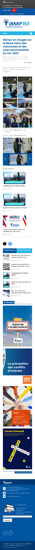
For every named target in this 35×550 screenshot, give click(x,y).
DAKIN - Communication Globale (14, 546)
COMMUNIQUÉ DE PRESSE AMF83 (14, 186)
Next (26, 147)
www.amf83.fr (17, 130)
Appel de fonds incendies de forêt (15, 208)
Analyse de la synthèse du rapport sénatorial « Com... (20, 265)
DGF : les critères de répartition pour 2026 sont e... (21, 292)
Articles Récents (9, 250)
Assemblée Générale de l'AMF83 (18, 59)
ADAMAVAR (8, 5)
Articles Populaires (24, 250)
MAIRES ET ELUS (7, 60)
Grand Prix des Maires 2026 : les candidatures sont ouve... (14, 230)
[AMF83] (16, 27)
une (14, 60)
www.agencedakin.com (20, 135)
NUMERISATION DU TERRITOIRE (14, 7)
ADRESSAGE (18, 5)
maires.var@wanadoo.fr (13, 496)
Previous (8, 147)
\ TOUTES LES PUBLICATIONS (23, 472)
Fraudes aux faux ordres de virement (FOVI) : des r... (20, 256)
